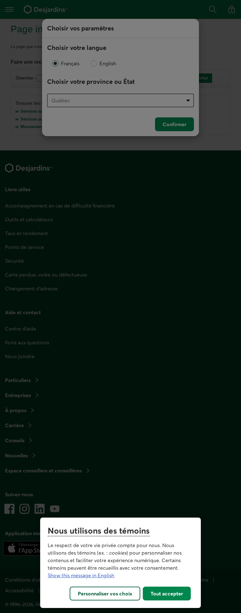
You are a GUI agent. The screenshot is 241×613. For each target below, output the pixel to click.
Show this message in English (81, 575)
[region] (120, 563)
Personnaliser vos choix (105, 593)
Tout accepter (167, 593)
